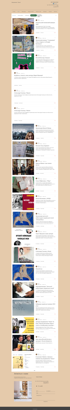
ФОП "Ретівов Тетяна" (54, 2)
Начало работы (20, 15)
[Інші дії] (55, 20)
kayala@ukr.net (55, 6)
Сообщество (27, 15)
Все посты (14, 15)
